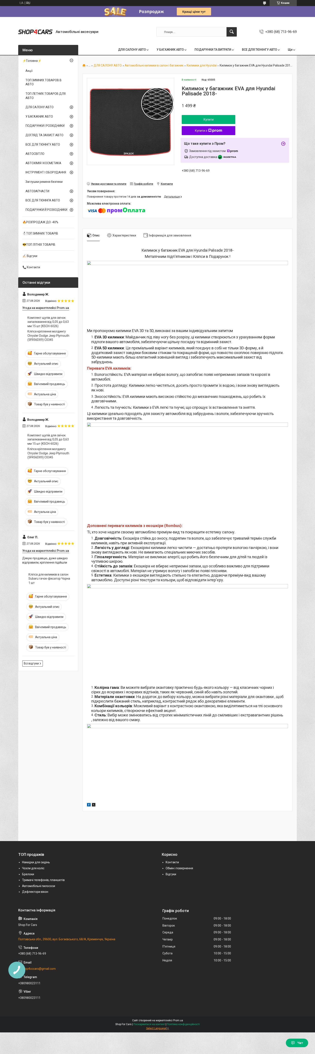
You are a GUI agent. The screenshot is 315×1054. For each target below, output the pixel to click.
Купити (209, 119)
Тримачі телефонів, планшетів (43, 880)
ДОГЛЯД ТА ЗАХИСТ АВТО (44, 135)
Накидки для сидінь (36, 862)
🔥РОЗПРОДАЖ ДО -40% (40, 222)
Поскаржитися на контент (149, 1024)
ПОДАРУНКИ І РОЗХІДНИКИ (45, 125)
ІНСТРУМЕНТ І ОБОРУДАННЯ (46, 172)
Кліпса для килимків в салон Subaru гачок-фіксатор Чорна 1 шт (49, 579)
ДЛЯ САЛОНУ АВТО (132, 49)
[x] (93, 805)
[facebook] (89, 805)
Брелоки (28, 874)
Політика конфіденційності (183, 1024)
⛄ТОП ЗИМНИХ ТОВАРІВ (40, 233)
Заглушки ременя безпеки (44, 181)
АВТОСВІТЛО (35, 153)
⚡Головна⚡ (31, 60)
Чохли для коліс (33, 868)
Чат (300, 1043)
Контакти (172, 862)
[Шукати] (231, 32)
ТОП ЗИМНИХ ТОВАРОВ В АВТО (44, 82)
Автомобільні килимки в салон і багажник (154, 65)
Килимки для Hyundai (202, 65)
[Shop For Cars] (35, 31)
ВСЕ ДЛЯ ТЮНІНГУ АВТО (259, 49)
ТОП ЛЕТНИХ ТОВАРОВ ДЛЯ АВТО (46, 96)
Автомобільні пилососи (38, 886)
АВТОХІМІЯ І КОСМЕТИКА (43, 163)
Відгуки (171, 874)
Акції (29, 70)
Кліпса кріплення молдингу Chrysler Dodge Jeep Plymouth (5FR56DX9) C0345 (48, 335)
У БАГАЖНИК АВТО (170, 49)
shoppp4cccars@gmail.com (37, 968)
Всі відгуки (31, 663)
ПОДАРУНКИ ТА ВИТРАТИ (213, 49)
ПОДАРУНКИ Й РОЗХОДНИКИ (46, 209)
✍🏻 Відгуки (29, 256)
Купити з (201, 130)
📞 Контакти (31, 267)
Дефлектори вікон (35, 891)
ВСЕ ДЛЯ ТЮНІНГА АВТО (43, 200)
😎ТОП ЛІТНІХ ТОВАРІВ (38, 244)
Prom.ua (178, 1020)
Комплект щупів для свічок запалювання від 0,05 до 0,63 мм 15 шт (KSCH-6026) (48, 322)
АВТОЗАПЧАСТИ (37, 191)
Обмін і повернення (179, 868)
